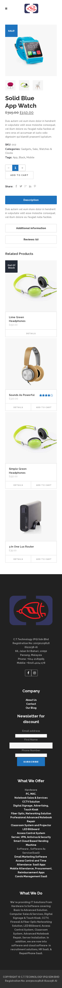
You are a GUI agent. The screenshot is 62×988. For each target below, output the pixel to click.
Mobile (30, 157)
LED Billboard (31, 829)
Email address (31, 731)
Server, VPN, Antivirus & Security (31, 837)
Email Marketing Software (31, 856)
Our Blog (31, 707)
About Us (31, 700)
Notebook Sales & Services (31, 797)
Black (22, 157)
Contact (31, 704)
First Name (31, 739)
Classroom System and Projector (31, 825)
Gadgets (26, 149)
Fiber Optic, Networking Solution (31, 813)
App (15, 157)
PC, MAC (31, 793)
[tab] (31, 200)
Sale (35, 149)
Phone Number (31, 750)
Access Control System (31, 833)
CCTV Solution (31, 801)
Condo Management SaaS (31, 876)
